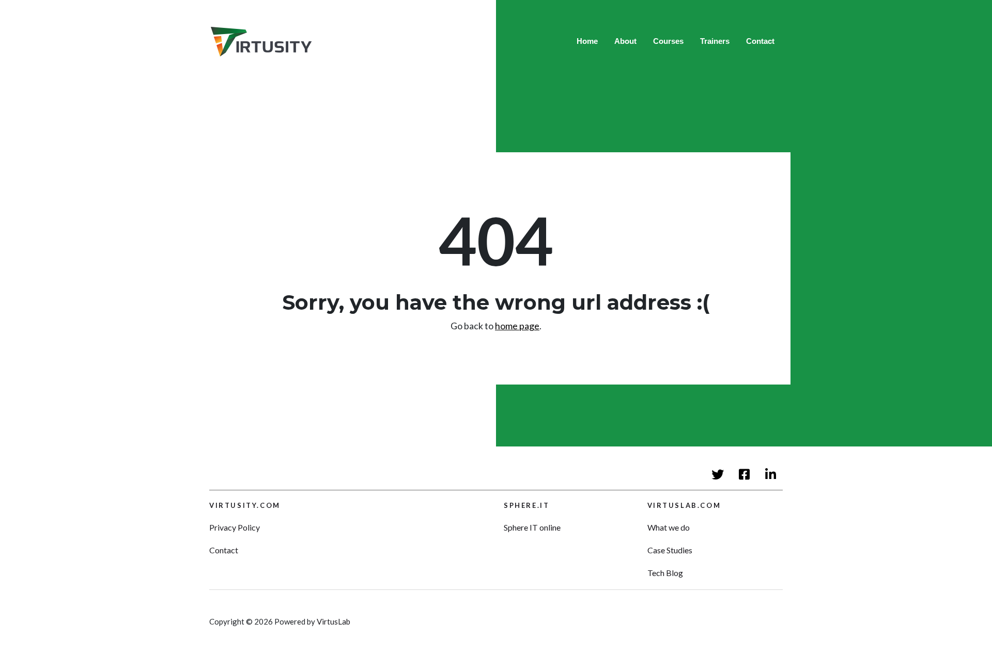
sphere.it (526, 505)
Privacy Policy (234, 527)
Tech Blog (665, 573)
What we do (668, 527)
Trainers (715, 41)
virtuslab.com (684, 505)
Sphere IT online (532, 527)
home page (517, 325)
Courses (668, 41)
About (625, 41)
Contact (760, 41)
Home (587, 41)
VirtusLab (333, 621)
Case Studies (669, 550)
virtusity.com (245, 505)
